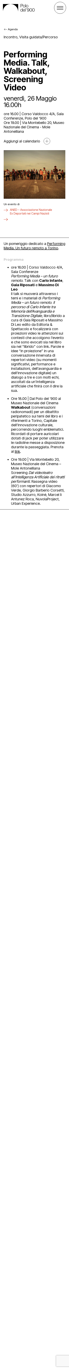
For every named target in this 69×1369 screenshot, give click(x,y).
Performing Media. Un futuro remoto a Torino (34, 245)
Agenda (13, 29)
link (17, 451)
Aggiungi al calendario (22, 141)
